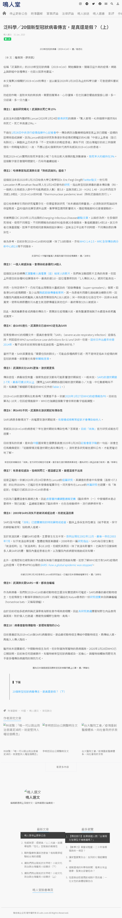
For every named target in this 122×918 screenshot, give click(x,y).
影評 (111, 13)
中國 (23, 710)
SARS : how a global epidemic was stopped (66, 565)
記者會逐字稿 (89, 443)
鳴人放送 (83, 13)
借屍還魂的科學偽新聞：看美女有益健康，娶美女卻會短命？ (88, 869)
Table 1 (56, 387)
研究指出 (83, 541)
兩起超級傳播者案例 (51, 292)
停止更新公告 (18, 13)
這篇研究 (67, 480)
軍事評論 (52, 13)
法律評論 (68, 13)
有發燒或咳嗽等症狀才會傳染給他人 (79, 419)
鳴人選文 (7, 34)
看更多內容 (62, 767)
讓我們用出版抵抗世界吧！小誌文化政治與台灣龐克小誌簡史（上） (43, 874)
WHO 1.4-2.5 (87, 241)
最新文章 (43, 829)
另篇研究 (92, 484)
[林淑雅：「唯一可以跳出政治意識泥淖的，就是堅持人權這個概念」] (21, 736)
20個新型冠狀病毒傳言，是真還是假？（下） (40, 691)
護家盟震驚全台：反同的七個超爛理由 (88, 858)
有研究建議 (85, 611)
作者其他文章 (12, 718)
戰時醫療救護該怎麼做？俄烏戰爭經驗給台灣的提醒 (43, 854)
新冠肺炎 (47, 710)
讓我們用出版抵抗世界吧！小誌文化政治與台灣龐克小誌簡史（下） (43, 864)
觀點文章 (83, 218)
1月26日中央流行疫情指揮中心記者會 (33, 132)
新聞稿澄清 (42, 358)
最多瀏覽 (87, 829)
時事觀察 (37, 13)
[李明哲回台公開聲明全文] (61, 736)
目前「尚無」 (89, 429)
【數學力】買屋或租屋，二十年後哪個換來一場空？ (88, 848)
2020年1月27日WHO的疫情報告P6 (85, 396)
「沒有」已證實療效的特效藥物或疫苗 (43, 522)
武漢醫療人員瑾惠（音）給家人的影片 (47, 273)
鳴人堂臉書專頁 (42, 890)
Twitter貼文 (90, 180)
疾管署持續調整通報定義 (61, 499)
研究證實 (95, 597)
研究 (67, 184)
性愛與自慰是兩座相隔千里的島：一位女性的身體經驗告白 (88, 879)
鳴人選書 (99, 13)
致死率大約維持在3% (101, 156)
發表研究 (62, 118)
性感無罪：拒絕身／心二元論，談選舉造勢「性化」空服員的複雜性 (43, 844)
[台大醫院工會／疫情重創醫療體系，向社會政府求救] (100, 736)
